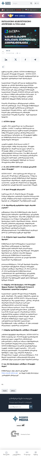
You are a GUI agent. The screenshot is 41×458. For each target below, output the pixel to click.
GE (35, 3)
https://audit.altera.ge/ (10, 373)
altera (13, 391)
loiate (5, 391)
